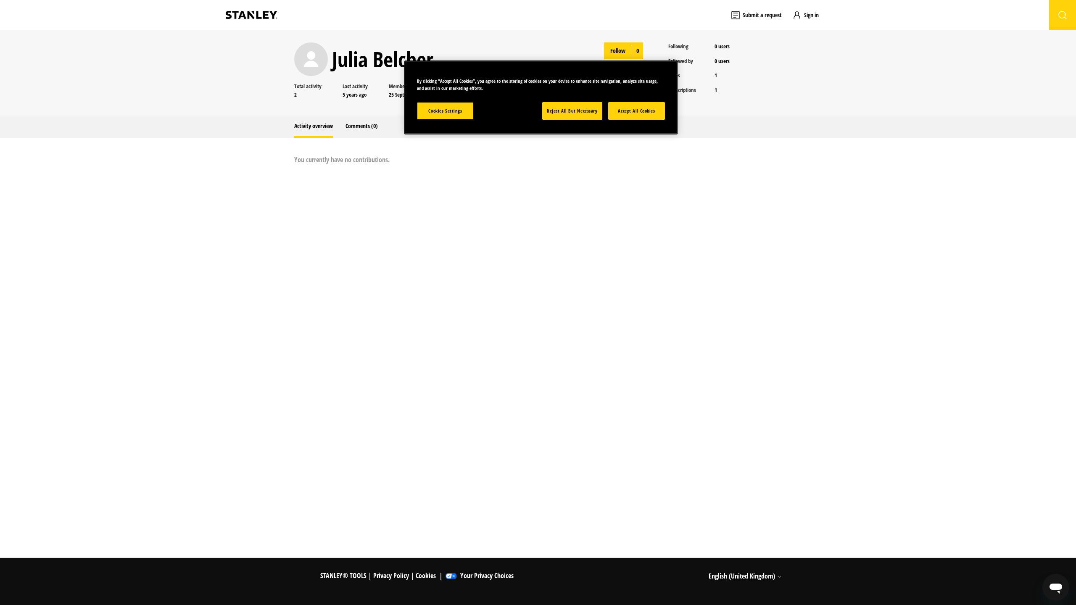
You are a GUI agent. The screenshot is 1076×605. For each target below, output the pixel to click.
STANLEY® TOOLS (343, 575)
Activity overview (313, 126)
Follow (617, 51)
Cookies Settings (445, 111)
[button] (809, 15)
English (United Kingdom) (743, 576)
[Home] (251, 15)
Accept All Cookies (636, 111)
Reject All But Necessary (572, 111)
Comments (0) (361, 126)
